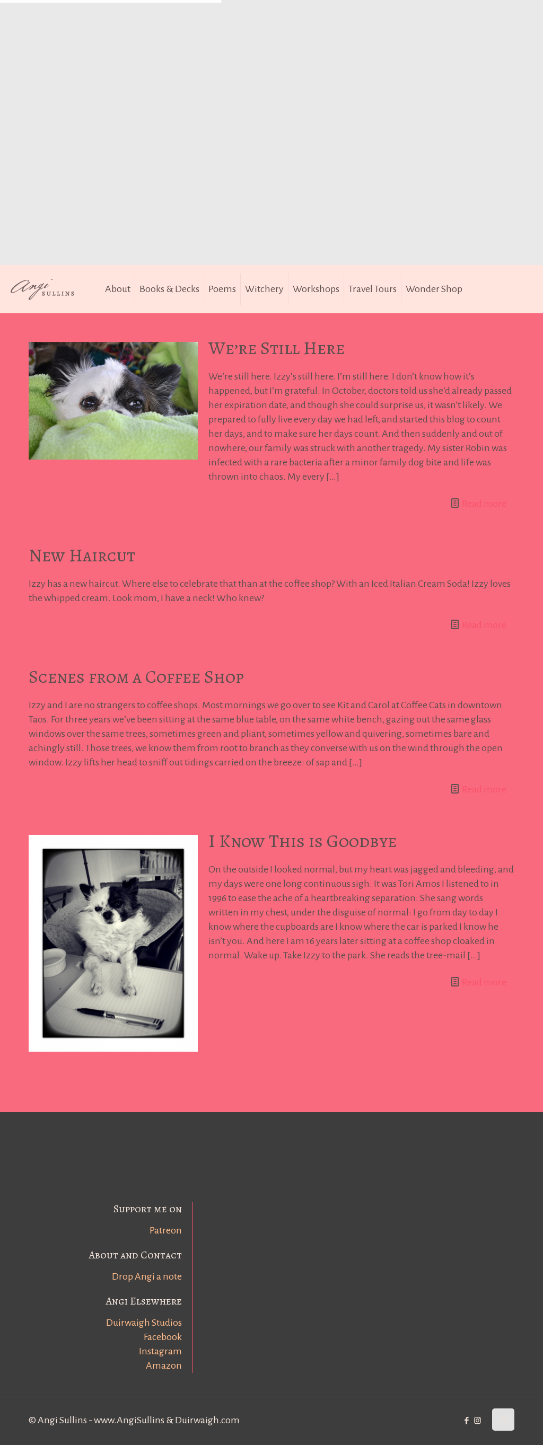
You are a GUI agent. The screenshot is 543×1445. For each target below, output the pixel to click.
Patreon (166, 1230)
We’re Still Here (276, 348)
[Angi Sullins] (48, 289)
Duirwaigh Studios (144, 1322)
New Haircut (82, 555)
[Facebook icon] (466, 1421)
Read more (484, 503)
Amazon (164, 1365)
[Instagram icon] (477, 1421)
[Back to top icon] (503, 1419)
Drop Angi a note (147, 1276)
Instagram (160, 1351)
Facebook (163, 1337)
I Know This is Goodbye (302, 841)
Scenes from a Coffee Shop (136, 676)
